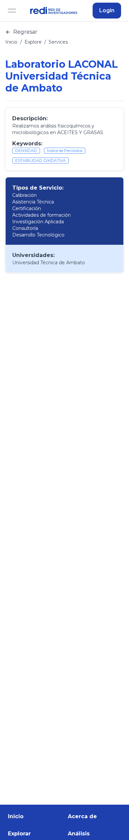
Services (58, 42)
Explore (33, 42)
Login (106, 10)
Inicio (11, 42)
